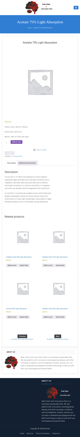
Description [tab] (11, 163)
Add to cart (16, 142)
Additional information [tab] (27, 163)
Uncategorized (17, 156)
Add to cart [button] (12, 265)
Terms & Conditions (43, 433)
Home (22, 433)
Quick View (24, 265)
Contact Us (56, 433)
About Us (30, 433)
